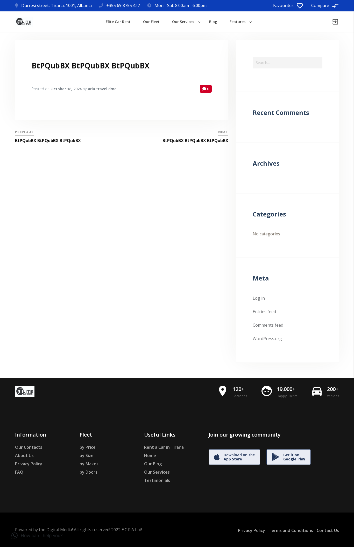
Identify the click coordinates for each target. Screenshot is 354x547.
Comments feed (268, 325)
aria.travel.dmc (102, 88)
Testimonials (157, 480)
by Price (88, 447)
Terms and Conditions (291, 530)
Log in (259, 298)
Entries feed (264, 311)
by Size (87, 455)
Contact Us (328, 530)
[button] (37, 535)
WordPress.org (267, 338)
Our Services (157, 472)
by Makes (89, 464)
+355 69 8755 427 (123, 5)
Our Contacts (28, 447)
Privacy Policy (28, 464)
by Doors (88, 472)
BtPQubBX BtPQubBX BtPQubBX (91, 66)
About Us (24, 455)
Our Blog (153, 464)
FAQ (19, 472)
